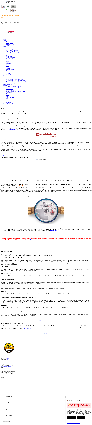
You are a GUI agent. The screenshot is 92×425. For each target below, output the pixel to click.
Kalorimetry (8, 68)
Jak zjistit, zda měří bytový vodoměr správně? (15, 91)
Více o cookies (86, 414)
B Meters (8, 64)
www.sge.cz (9, 415)
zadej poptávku (9, 396)
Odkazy (7, 95)
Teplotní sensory (9, 70)
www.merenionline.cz (27, 328)
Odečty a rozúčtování (7, 84)
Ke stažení (8, 93)
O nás (4, 40)
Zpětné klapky (9, 92)
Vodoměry (5, 55)
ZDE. (30, 239)
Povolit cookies (71, 417)
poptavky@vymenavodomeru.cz (6, 366)
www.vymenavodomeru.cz (9, 409)
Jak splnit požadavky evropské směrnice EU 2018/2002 (18, 83)
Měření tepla (6, 67)
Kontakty (8, 41)
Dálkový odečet (6, 76)
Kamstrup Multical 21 (10, 57)
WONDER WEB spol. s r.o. (73, 423)
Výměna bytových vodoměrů (12, 49)
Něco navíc (5, 96)
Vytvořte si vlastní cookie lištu (72, 421)
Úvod (4, 39)
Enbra (7, 62)
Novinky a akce (9, 43)
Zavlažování (8, 102)
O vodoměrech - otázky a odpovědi (13, 86)
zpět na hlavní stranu (9, 402)
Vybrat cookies (81, 417)
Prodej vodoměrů (9, 47)
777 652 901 (8, 359)
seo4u (12, 421)
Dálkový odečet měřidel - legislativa (13, 78)
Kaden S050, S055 (10, 60)
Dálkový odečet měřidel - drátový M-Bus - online (16, 81)
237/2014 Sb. (9, 73)
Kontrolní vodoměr (10, 56)
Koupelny (8, 99)
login (14, 421)
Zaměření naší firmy (10, 44)
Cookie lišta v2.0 (83, 421)
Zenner (7, 66)
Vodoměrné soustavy (10, 98)
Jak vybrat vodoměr (10, 90)
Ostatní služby (9, 53)
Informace (5, 85)
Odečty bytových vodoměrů (12, 50)
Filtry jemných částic (10, 97)
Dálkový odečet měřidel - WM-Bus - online (15, 79)
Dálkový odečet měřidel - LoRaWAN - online (15, 80)
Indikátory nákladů (10, 69)
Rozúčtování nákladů (10, 51)
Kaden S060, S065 (10, 58)
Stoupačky (8, 101)
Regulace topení (6, 75)
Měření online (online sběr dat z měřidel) (14, 52)
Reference (8, 45)
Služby (4, 46)
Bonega (7, 61)
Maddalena (8, 63)
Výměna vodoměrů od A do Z (12, 87)
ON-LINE (8, 72)
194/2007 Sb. (9, 74)
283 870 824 (7, 358)
